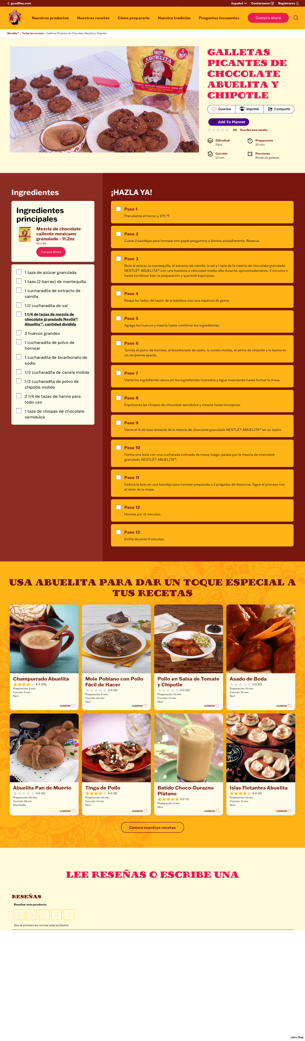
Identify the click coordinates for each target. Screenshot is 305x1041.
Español (237, 3)
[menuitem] (50, 18)
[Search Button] (295, 17)
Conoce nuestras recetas (152, 827)
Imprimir (252, 109)
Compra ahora (268, 17)
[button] (51, 252)
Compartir (282, 109)
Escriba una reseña (253, 129)
